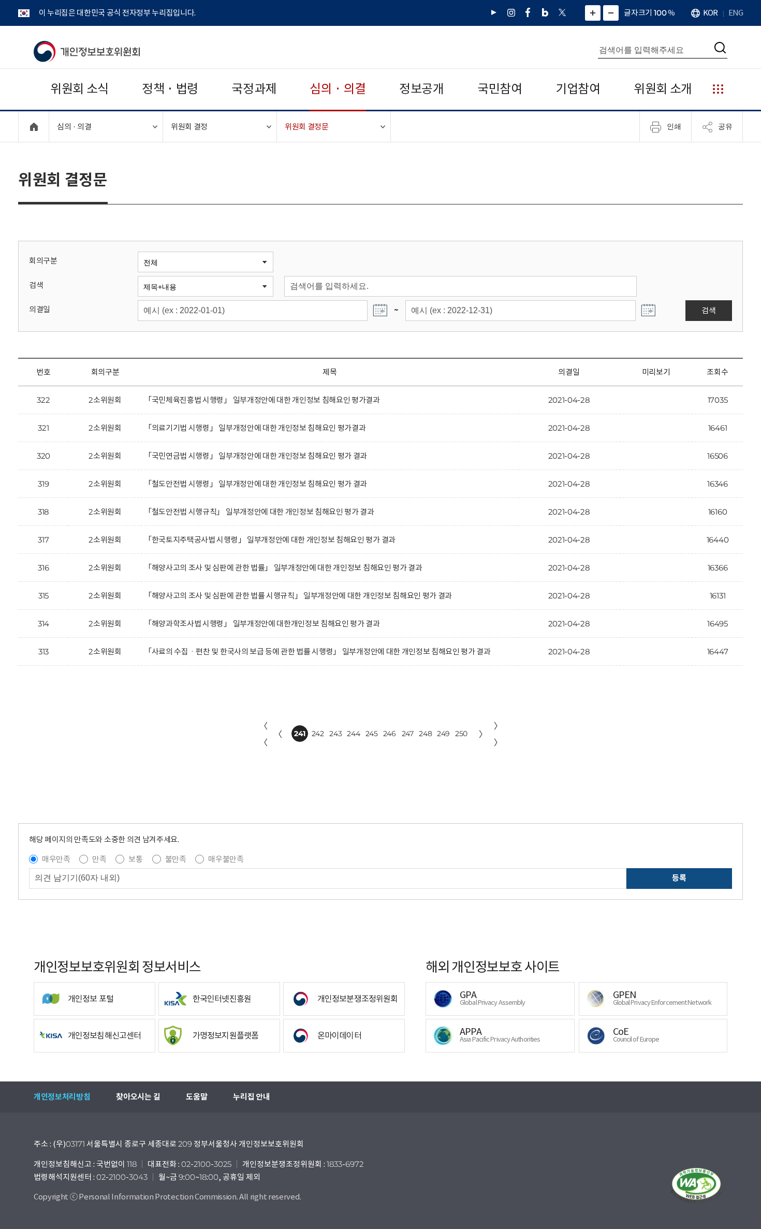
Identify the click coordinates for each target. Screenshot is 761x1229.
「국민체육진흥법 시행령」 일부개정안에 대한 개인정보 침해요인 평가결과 (262, 400)
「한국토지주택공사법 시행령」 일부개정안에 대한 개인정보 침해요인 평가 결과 (270, 540)
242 (318, 733)
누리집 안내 (251, 1097)
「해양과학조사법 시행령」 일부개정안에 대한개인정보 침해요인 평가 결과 (262, 623)
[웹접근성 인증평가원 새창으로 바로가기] (696, 1185)
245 (371, 733)
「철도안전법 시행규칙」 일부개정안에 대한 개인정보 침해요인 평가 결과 (259, 512)
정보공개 (421, 89)
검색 (36, 285)
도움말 (196, 1097)
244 (353, 733)
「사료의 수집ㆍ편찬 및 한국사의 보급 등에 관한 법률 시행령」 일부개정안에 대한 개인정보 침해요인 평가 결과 (317, 651)
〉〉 (498, 734)
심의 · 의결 (338, 89)
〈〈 (263, 734)
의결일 (39, 309)
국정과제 (253, 89)
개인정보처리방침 (62, 1097)
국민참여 (499, 89)
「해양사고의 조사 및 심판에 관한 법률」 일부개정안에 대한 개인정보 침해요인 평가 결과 (283, 568)
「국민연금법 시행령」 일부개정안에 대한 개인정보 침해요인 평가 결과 (255, 456)
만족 (99, 859)
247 (408, 733)
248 (425, 733)
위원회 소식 (79, 89)
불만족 (175, 859)
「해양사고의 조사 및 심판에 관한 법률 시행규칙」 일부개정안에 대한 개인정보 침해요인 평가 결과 (298, 596)
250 (461, 733)
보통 (135, 859)
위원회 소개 (663, 89)
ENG (735, 13)
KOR (710, 13)
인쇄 (674, 126)
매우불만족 (225, 859)
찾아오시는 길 (138, 1097)
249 (443, 733)
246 (389, 733)
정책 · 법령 (170, 89)
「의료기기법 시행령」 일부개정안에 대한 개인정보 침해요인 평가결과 (254, 428)
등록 (679, 878)
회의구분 (43, 261)
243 (335, 733)
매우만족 (56, 859)
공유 (725, 126)
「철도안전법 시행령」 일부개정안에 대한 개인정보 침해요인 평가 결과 (255, 484)
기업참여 (578, 89)
